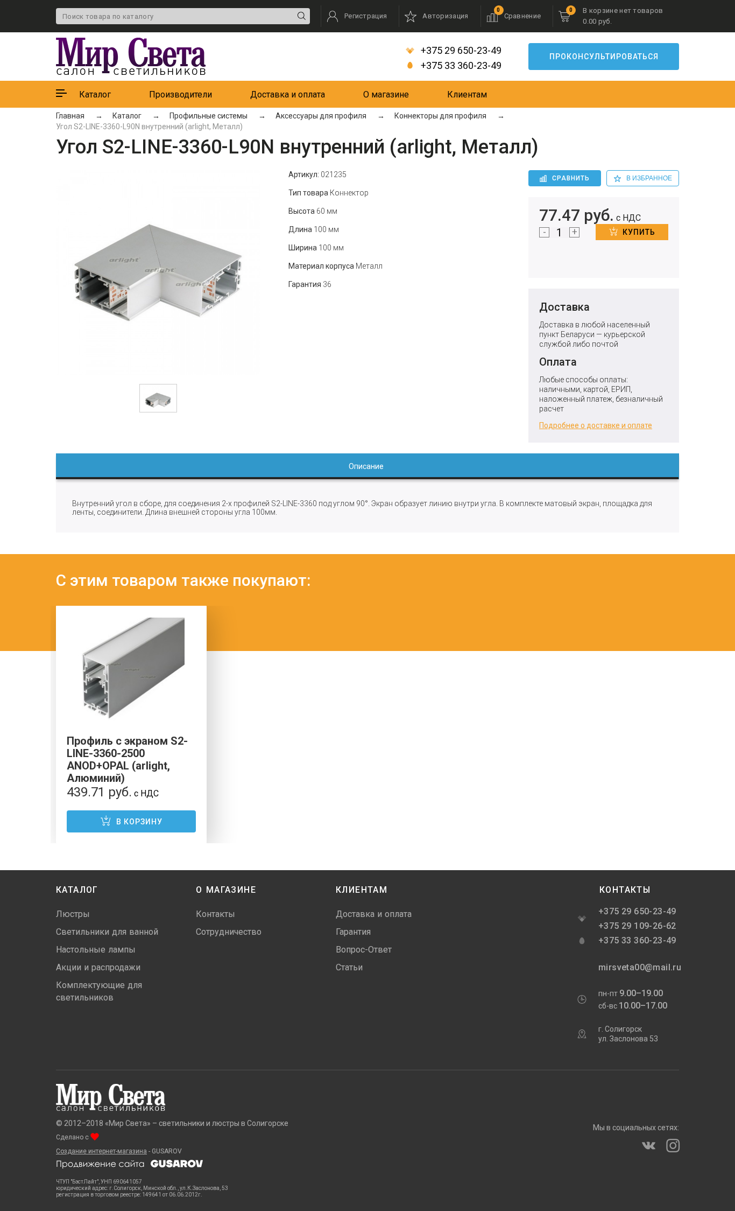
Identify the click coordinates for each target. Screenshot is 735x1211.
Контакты (215, 914)
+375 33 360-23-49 (460, 66)
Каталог (95, 94)
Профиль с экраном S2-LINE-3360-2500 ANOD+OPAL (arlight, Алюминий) (127, 759)
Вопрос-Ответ (364, 949)
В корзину (139, 821)
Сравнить (571, 178)
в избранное (649, 178)
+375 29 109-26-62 (637, 926)
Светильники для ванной (107, 932)
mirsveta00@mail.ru (638, 967)
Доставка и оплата (287, 94)
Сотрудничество (229, 932)
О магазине (386, 94)
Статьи (349, 967)
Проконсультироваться (604, 56)
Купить (639, 232)
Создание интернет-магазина (101, 1151)
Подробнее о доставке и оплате (595, 425)
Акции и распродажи (98, 967)
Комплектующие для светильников (99, 991)
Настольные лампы (96, 949)
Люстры (73, 914)
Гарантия (353, 932)
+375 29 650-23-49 (460, 50)
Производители (180, 94)
